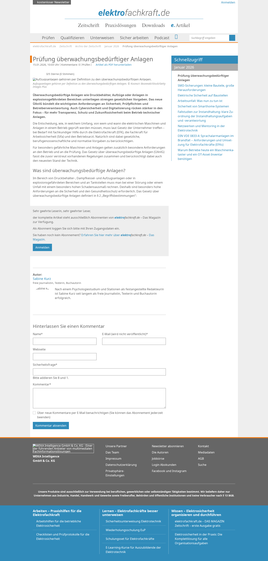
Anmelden (228, 2)
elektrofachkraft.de (44, 46)
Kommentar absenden (50, 426)
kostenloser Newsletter (53, 2)
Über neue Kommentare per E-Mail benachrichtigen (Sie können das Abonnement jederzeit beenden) (100, 415)
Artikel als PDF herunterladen (114, 64)
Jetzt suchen (232, 38)
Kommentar (42, 384)
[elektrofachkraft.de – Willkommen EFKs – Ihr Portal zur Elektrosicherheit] (134, 12)
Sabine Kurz (42, 279)
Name (38, 334)
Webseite (39, 349)
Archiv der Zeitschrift (88, 46)
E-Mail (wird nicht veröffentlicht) (125, 334)
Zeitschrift (65, 46)
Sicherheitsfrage (45, 364)
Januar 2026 (111, 46)
